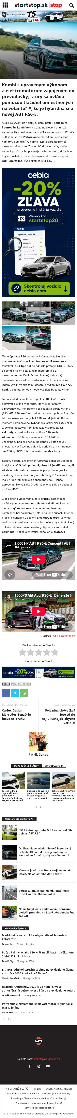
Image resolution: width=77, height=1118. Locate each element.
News (29, 56)
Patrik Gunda (38, 754)
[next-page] (41, 807)
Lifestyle (7, 56)
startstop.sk (68, 635)
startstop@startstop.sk (47, 1059)
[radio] (22, 653)
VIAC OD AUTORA (54, 765)
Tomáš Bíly (7, 943)
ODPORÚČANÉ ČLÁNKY (26, 765)
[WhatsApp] (24, 693)
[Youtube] (47, 1066)
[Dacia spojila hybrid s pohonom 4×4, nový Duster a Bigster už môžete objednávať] (38, 780)
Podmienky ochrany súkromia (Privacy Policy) (38, 1102)
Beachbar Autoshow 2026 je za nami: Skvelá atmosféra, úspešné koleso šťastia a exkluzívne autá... (38, 988)
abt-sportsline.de (21, 684)
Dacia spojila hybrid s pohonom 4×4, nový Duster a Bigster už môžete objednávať (38, 794)
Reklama (37, 1088)
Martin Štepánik (11, 978)
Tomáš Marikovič (11, 995)
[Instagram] (38, 1066)
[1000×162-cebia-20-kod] (38, 672)
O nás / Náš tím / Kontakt (59, 1088)
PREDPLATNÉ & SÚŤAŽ (17, 1088)
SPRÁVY (19, 56)
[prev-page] (36, 807)
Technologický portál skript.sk (38, 1107)
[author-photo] (38, 741)
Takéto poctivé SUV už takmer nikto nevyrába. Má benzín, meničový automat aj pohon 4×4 (63, 795)
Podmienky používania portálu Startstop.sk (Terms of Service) (38, 1093)
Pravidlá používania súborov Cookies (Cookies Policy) (38, 1098)
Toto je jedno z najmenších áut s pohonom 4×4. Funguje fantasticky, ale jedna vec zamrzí (12, 795)
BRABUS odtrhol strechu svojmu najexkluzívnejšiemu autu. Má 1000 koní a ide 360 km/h (38, 971)
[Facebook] (6, 693)
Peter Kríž (7, 1012)
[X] (15, 693)
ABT (55, 635)
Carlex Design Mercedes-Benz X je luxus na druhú (16, 714)
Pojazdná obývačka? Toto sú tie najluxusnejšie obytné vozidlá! (58, 716)
